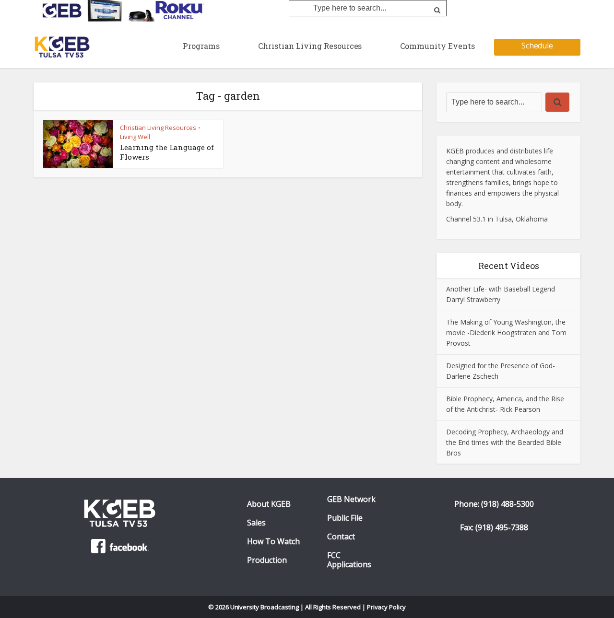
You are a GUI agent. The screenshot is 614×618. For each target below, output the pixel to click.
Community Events (437, 46)
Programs (201, 46)
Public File (345, 518)
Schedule (537, 45)
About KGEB (269, 504)
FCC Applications (349, 560)
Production (267, 560)
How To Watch (273, 541)
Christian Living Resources (310, 46)
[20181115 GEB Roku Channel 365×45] (120, 10)
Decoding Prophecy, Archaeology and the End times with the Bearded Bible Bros (504, 442)
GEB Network (351, 499)
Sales (256, 522)
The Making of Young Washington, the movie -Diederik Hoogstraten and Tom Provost (506, 332)
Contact (341, 536)
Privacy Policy (386, 607)
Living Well (135, 136)
